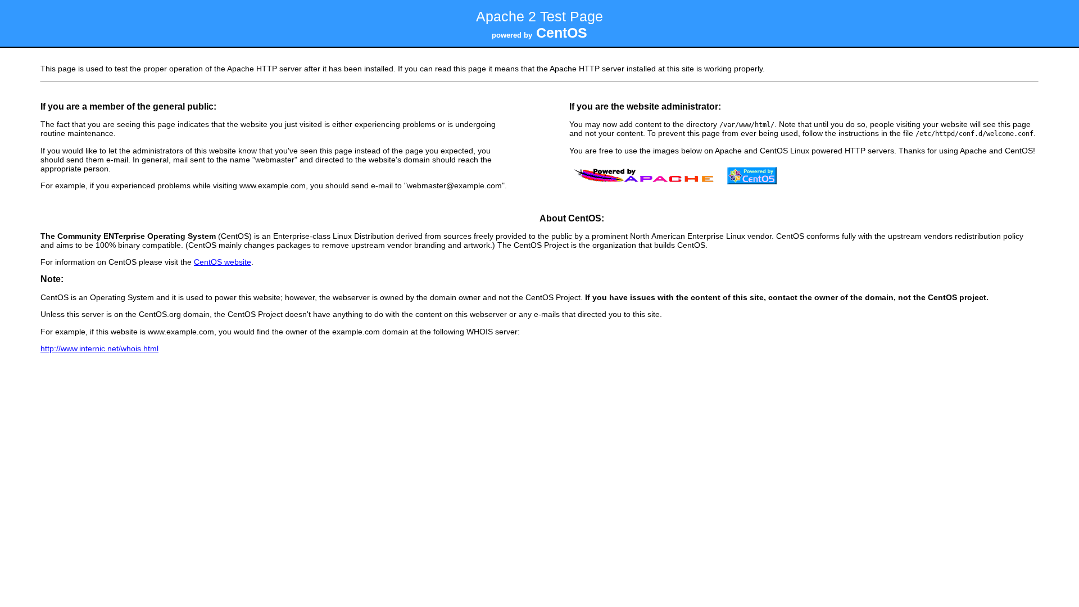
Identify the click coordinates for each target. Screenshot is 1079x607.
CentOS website (222, 261)
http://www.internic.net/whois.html (99, 348)
